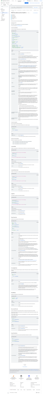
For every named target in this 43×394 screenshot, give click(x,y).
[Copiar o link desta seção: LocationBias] (16, 146)
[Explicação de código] (36, 32)
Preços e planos (32, 383)
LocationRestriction (17, 36)
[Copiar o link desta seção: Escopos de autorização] (19, 138)
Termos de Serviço (12, 392)
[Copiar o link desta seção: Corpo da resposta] (17, 122)
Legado (11, 4)
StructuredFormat (16, 226)
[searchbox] (4, 6)
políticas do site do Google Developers (34, 370)
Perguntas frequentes (12, 383)
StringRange (16, 276)
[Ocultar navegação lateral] (8, 392)
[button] (4, 9)
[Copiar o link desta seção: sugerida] (15, 193)
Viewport (22, 163)
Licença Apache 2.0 (22, 370)
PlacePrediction (23, 210)
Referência (4, 4)
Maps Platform (7, 0)
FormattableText (16, 224)
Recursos (8, 4)
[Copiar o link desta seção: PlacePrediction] (17, 217)
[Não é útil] (37, 10)
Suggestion (22, 135)
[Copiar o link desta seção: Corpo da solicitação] (18, 27)
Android (21, 383)
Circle (15, 179)
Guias (1, 4)
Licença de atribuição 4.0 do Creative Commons (33, 369)
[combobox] (30, 0)
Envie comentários (25, 366)
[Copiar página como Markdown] (28, 12)
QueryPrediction (23, 213)
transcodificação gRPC (19, 25)
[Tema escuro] (37, 32)
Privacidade (15, 392)
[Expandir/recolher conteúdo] (12, 19)
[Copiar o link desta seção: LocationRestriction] (19, 170)
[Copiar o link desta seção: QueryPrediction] (18, 333)
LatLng (15, 43)
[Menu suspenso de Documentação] (22, 1)
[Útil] (36, 10)
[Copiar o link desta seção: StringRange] (16, 292)
